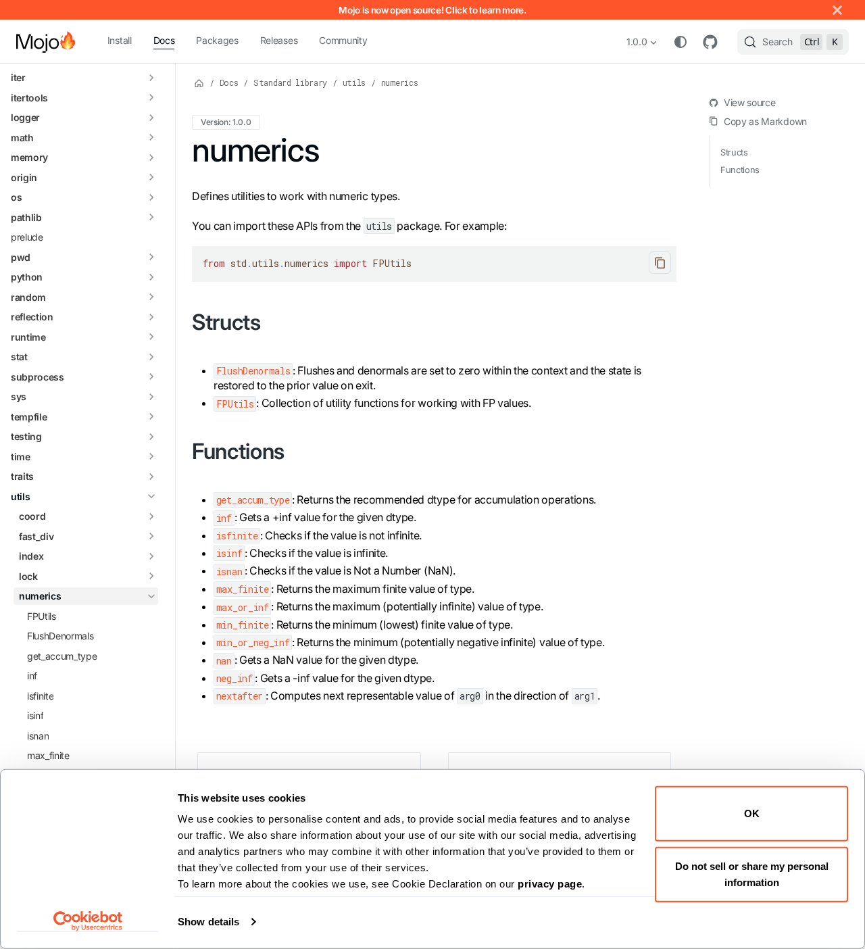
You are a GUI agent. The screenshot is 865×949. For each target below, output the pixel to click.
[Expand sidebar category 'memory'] (151, 157)
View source (749, 102)
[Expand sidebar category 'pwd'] (151, 257)
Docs (164, 40)
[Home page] (199, 82)
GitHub (710, 42)
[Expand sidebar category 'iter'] (151, 78)
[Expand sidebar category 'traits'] (151, 476)
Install (119, 40)
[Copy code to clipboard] (660, 262)
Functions (740, 170)
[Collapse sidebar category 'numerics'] (151, 596)
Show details (208, 921)
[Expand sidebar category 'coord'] (151, 516)
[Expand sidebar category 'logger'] (151, 117)
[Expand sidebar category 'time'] (151, 457)
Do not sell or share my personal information (752, 873)
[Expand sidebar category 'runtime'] (151, 337)
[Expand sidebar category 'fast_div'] (151, 536)
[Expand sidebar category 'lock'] (151, 576)
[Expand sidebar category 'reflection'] (151, 317)
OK (752, 813)
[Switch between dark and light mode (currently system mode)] (680, 42)
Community (343, 40)
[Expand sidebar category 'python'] (151, 277)
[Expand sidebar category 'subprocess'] (151, 377)
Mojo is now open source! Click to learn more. (432, 10)
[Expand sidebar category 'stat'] (151, 357)
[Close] (837, 10)
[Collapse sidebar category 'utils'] (151, 497)
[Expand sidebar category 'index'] (151, 556)
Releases (278, 40)
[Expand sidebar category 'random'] (151, 297)
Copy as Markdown (765, 121)
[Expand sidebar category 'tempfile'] (151, 417)
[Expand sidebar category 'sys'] (151, 397)
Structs (734, 152)
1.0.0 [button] (636, 41)
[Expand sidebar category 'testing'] (151, 436)
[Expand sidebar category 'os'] (151, 197)
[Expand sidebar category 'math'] (151, 138)
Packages (217, 40)
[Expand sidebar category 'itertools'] (151, 98)
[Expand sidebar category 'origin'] (151, 178)
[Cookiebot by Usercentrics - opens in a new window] (88, 921)
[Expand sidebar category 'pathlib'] (151, 217)
